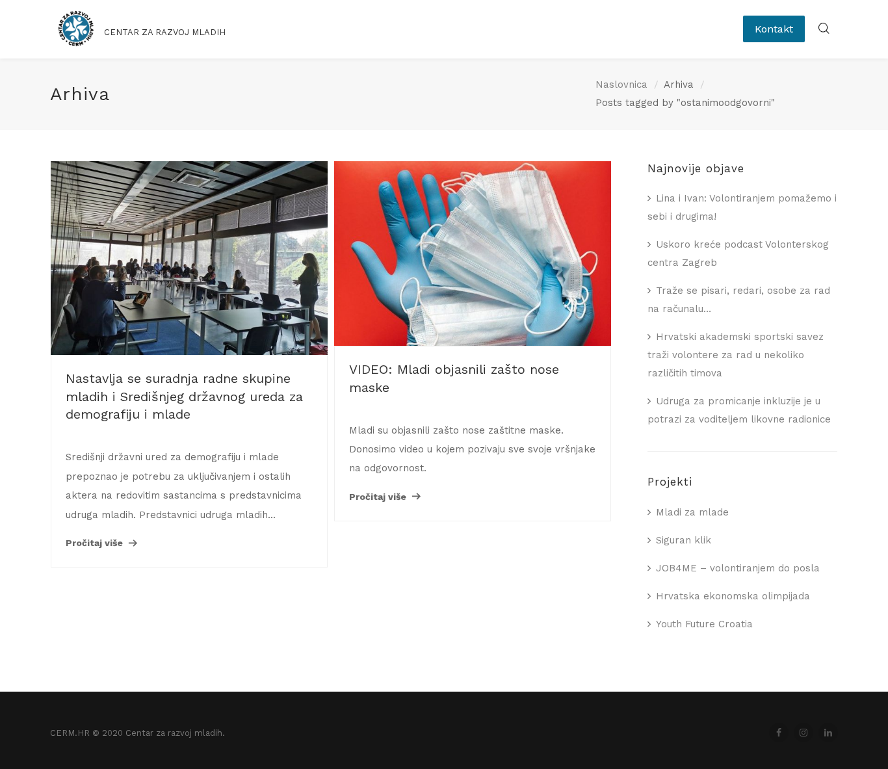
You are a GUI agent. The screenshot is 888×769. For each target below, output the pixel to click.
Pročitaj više (94, 543)
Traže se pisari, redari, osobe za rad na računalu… (738, 300)
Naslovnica (621, 84)
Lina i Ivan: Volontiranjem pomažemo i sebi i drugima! (742, 207)
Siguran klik (683, 540)
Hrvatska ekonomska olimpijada (733, 596)
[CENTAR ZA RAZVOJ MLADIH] (165, 42)
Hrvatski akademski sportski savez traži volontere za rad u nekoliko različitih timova (735, 355)
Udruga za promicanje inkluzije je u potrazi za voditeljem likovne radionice (739, 410)
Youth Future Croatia (704, 624)
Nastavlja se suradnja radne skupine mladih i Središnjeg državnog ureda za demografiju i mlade (184, 396)
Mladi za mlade (692, 512)
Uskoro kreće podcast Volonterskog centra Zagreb (738, 253)
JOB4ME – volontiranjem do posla (738, 568)
